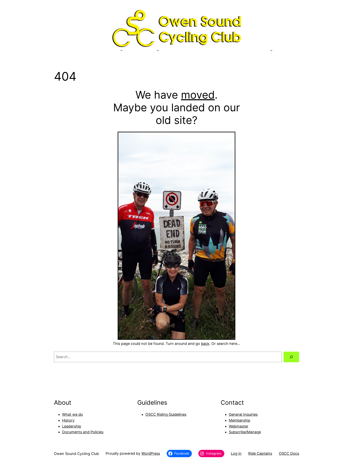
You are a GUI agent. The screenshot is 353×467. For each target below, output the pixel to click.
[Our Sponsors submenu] (121, 50)
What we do (72, 414)
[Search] (291, 357)
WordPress (150, 453)
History (68, 420)
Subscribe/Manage (245, 432)
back (205, 343)
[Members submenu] (158, 50)
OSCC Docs (289, 453)
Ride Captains (260, 453)
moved (198, 94)
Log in (236, 453)
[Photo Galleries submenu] (271, 50)
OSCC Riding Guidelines (165, 414)
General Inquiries (243, 414)
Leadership (71, 426)
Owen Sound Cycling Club (76, 453)
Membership (239, 420)
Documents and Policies (82, 432)
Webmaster (238, 426)
